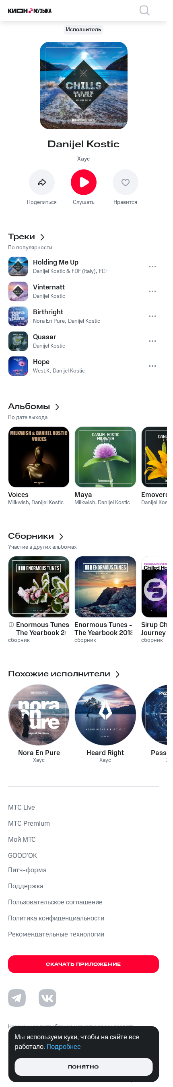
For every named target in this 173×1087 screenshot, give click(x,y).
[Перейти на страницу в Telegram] (17, 998)
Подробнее (64, 1047)
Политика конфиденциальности (56, 918)
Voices (18, 495)
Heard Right (105, 753)
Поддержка (25, 886)
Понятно (83, 1067)
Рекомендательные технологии (56, 934)
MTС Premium (29, 823)
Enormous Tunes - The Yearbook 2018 (104, 629)
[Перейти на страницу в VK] (47, 998)
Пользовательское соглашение (55, 902)
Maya (83, 495)
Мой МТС (22, 840)
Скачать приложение (83, 964)
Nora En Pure (39, 753)
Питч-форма (27, 870)
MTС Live (21, 807)
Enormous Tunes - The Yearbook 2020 (47, 629)
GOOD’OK (22, 856)
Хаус (83, 159)
